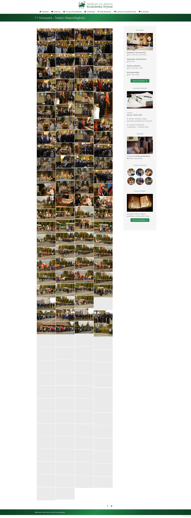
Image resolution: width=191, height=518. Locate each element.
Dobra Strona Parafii (48, 512)
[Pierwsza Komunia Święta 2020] (131, 172)
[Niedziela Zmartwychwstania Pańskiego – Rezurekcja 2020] (148, 181)
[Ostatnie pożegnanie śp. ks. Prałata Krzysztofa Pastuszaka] (140, 181)
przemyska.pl (60, 512)
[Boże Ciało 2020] (140, 172)
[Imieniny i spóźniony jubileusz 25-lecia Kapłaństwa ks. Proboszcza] (148, 172)
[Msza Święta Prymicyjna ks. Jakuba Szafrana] (131, 181)
